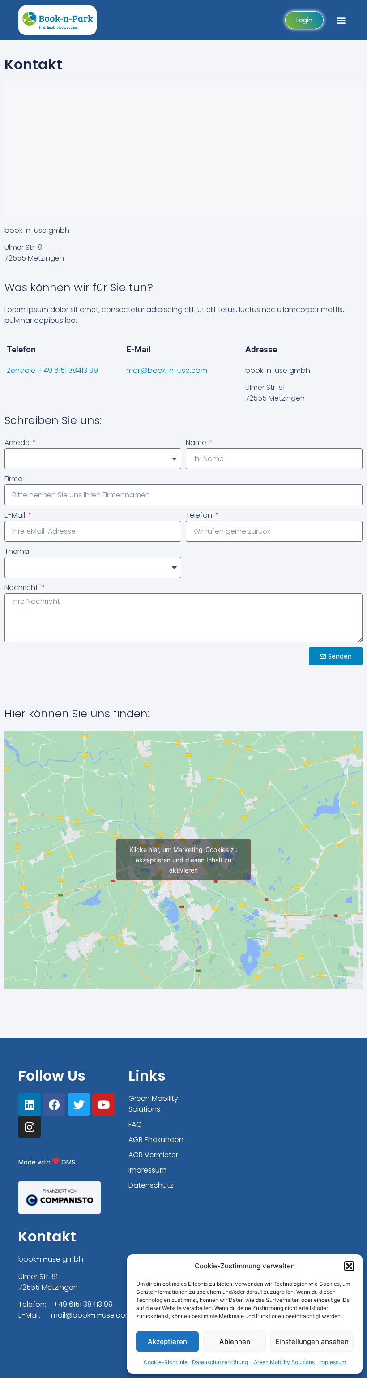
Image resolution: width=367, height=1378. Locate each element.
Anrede (17, 442)
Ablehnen (234, 1341)
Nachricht (22, 587)
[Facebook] (54, 1104)
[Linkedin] (29, 1104)
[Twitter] (79, 1104)
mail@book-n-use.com (166, 370)
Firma (13, 479)
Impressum (332, 1362)
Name (197, 442)
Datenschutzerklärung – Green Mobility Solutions (253, 1362)
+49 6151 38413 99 (83, 1304)
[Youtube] (103, 1104)
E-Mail (15, 515)
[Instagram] (29, 1127)
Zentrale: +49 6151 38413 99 (52, 370)
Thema (16, 551)
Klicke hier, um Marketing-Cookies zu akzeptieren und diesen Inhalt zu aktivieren (183, 860)
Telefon (200, 515)
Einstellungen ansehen (312, 1341)
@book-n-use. (90, 1315)
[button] (349, 1266)
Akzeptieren (167, 1341)
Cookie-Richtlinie (166, 1362)
